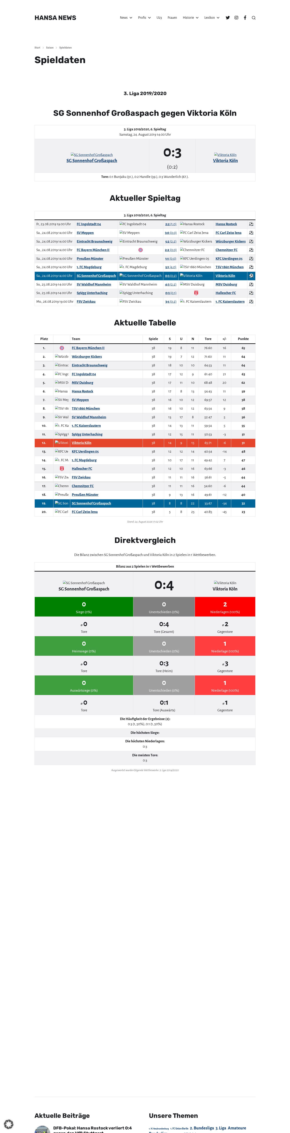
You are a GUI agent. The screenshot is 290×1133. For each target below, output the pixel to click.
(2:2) (171, 241)
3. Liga (221, 1128)
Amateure (237, 1128)
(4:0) (170, 267)
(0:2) (171, 276)
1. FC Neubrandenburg (159, 1129)
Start (37, 47)
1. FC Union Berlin (179, 1128)
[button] (253, 18)
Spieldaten (65, 47)
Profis (142, 18)
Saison (49, 47)
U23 (159, 18)
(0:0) (171, 233)
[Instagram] (236, 18)
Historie (188, 18)
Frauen (172, 18)
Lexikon (209, 18)
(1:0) (171, 224)
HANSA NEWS (55, 18)
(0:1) (171, 293)
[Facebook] (245, 18)
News (124, 18)
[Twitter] (227, 18)
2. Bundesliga (202, 1128)
